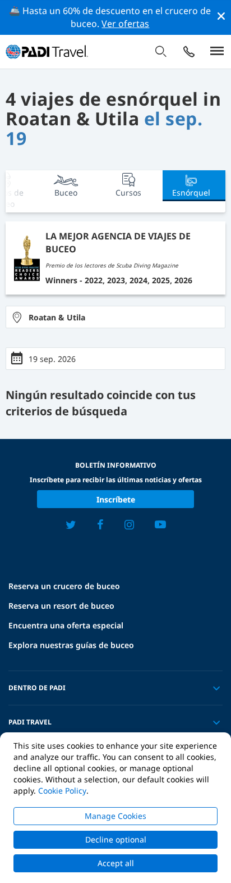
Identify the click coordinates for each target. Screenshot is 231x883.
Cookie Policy (62, 790)
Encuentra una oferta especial (65, 625)
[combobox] (115, 317)
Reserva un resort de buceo (61, 605)
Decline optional (115, 839)
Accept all (116, 863)
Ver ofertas (125, 23)
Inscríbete (115, 499)
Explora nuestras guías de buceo (71, 645)
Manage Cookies (115, 815)
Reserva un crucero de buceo (64, 586)
